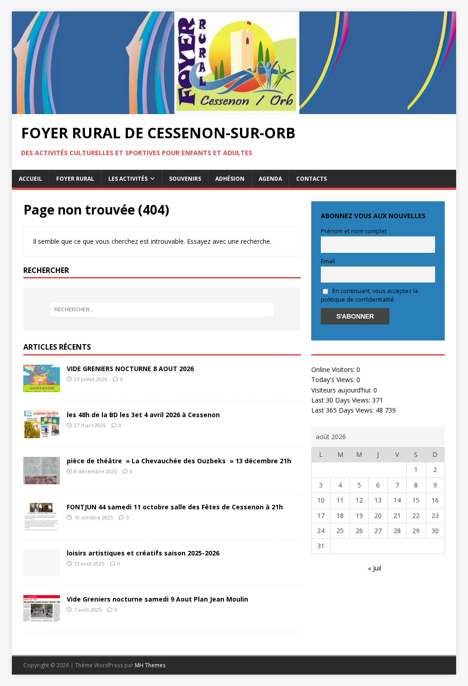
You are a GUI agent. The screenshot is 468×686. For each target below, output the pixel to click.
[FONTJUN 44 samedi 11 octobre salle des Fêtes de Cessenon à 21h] (41, 525)
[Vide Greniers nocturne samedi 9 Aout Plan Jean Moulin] (41, 617)
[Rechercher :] (162, 309)
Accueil (30, 179)
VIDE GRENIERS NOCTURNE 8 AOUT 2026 (130, 368)
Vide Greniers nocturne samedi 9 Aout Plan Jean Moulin (157, 599)
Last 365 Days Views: (343, 410)
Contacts (311, 179)
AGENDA (270, 179)
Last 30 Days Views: (341, 400)
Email (328, 261)
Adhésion (230, 179)
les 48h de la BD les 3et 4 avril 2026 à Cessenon (143, 414)
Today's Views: (333, 379)
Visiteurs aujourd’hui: (342, 390)
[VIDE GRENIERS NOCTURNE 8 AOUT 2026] (41, 386)
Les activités (128, 179)
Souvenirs (185, 179)
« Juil (374, 568)
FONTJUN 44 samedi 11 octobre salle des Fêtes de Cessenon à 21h (175, 507)
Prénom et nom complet (354, 231)
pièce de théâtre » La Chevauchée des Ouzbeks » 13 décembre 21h (179, 460)
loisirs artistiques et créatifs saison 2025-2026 (143, 553)
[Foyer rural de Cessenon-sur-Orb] (234, 109)
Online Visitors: (333, 369)
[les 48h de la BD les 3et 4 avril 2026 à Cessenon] (41, 433)
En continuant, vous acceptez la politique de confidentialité (369, 295)
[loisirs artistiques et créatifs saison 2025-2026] (41, 571)
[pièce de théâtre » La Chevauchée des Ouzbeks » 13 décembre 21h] (41, 479)
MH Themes (150, 665)
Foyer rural (75, 179)
